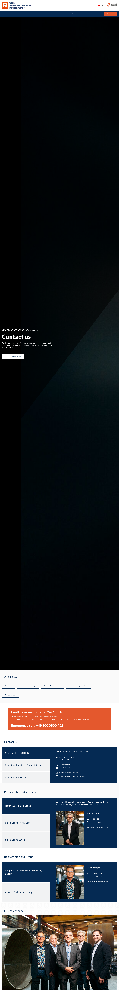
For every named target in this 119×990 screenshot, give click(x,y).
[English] (100, 5)
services (72, 14)
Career (98, 14)
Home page (47, 14)
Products (60, 14)
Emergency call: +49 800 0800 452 (37, 725)
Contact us (110, 14)
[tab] (26, 753)
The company (85, 14)
